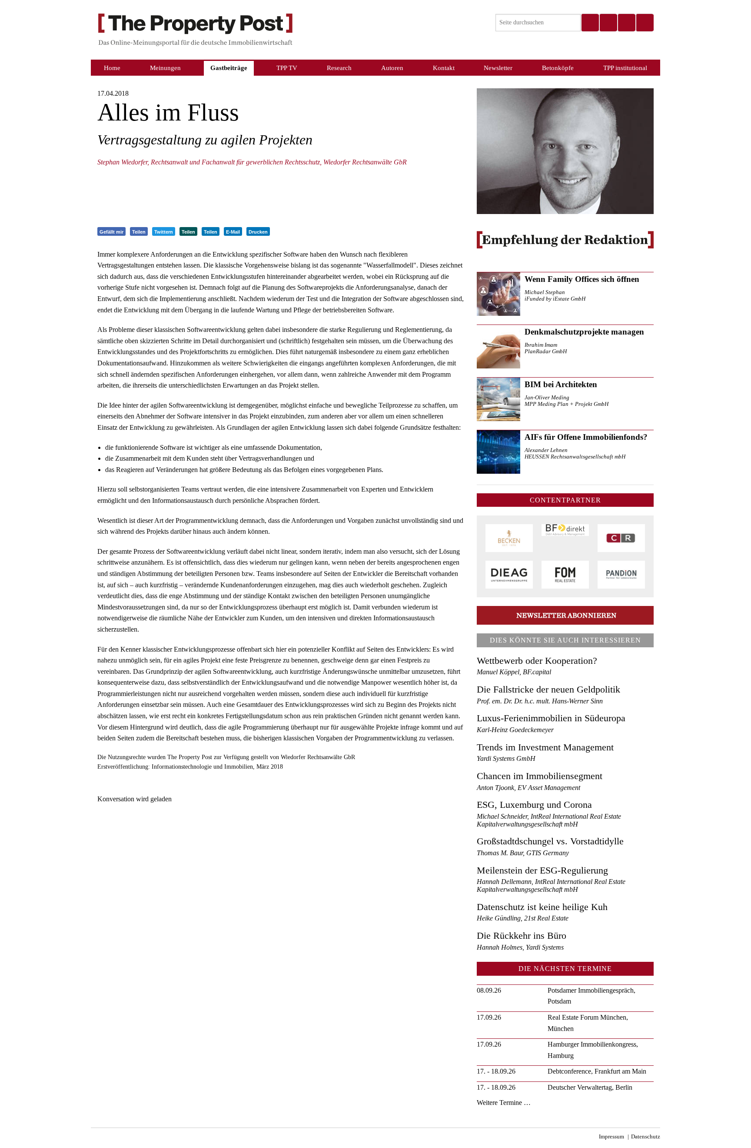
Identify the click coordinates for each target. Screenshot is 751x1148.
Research (339, 67)
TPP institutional (625, 67)
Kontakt (444, 67)
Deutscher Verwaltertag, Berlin (590, 1087)
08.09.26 (489, 990)
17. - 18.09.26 (496, 1071)
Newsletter (498, 67)
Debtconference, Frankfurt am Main (597, 1071)
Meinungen (165, 67)
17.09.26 (489, 1017)
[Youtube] (644, 22)
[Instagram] (608, 22)
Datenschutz (645, 1137)
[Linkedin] (626, 22)
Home (112, 67)
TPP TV (286, 67)
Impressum (611, 1137)
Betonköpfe (558, 67)
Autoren (392, 67)
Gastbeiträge (228, 67)
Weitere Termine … (504, 1102)
